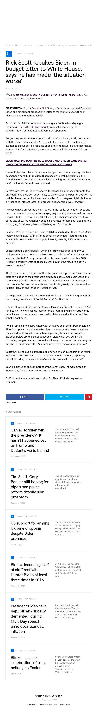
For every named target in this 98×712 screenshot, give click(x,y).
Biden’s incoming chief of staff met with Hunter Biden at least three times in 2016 (30, 572)
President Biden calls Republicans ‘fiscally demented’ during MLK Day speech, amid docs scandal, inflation (28, 619)
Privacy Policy (65, 704)
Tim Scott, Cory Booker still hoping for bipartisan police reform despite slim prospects (30, 487)
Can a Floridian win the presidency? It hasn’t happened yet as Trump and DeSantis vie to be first (30, 440)
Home (8, 45)
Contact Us (31, 704)
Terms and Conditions (48, 704)
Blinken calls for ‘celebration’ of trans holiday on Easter (28, 662)
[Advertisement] (49, 18)
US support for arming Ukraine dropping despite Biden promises (30, 531)
